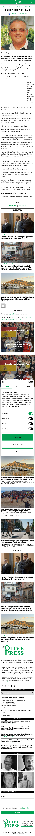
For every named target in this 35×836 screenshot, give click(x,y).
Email (3, 796)
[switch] (30, 418)
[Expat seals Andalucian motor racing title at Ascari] (17, 344)
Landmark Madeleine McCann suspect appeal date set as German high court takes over (17, 237)
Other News (18, 6)
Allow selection (17, 444)
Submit (17, 813)
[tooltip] (2, 686)
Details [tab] (18, 386)
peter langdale (22, 205)
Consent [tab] (6, 386)
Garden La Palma (13, 205)
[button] (32, 693)
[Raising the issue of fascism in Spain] (17, 329)
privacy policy (25, 808)
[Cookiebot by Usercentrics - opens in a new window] (26, 382)
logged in (11, 314)
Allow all (17, 437)
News (17, 197)
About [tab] (29, 386)
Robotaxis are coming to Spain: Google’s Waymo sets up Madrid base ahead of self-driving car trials (17, 541)
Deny (17, 451)
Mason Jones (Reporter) (19, 13)
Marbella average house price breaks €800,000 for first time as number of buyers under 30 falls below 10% (17, 299)
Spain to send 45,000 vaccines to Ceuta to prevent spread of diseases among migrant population (16, 510)
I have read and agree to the (16, 808)
